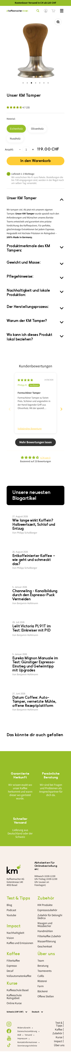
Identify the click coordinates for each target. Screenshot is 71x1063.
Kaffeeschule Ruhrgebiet (14, 996)
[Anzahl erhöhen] (33, 149)
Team (40, 960)
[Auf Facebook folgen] (9, 1031)
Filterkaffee (13, 960)
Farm (40, 986)
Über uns (59, 1045)
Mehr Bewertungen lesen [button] (35, 442)
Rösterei (42, 981)
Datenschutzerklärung (27, 1031)
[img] (25, 380)
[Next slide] (61, 409)
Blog (9, 904)
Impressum (22, 1038)
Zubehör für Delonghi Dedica (49, 916)
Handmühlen (45, 931)
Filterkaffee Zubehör (49, 936)
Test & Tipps (58, 1024)
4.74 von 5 (45, 457)
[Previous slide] (10, 409)
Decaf (10, 970)
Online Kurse (14, 1003)
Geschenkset (44, 946)
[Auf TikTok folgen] (9, 1045)
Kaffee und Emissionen (20, 943)
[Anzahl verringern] (19, 149)
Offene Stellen (45, 996)
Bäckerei (42, 991)
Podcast (11, 910)
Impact (58, 1041)
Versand (28, 1034)
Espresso (12, 965)
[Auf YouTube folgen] (9, 1038)
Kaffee (58, 1029)
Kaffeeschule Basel (18, 990)
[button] (15, 107)
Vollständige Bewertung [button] (30, 428)
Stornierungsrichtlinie (27, 1045)
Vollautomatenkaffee (19, 975)
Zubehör (57, 1033)
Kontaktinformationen (27, 1042)
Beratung (42, 965)
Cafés (40, 975)
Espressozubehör (47, 910)
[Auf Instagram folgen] (9, 1024)
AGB (19, 1034)
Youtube (11, 915)
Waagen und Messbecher (44, 924)
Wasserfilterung (46, 941)
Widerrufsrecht (23, 1027)
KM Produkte (44, 904)
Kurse (59, 1037)
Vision (10, 937)
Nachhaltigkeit (15, 932)
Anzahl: (9, 149)
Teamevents (44, 970)
